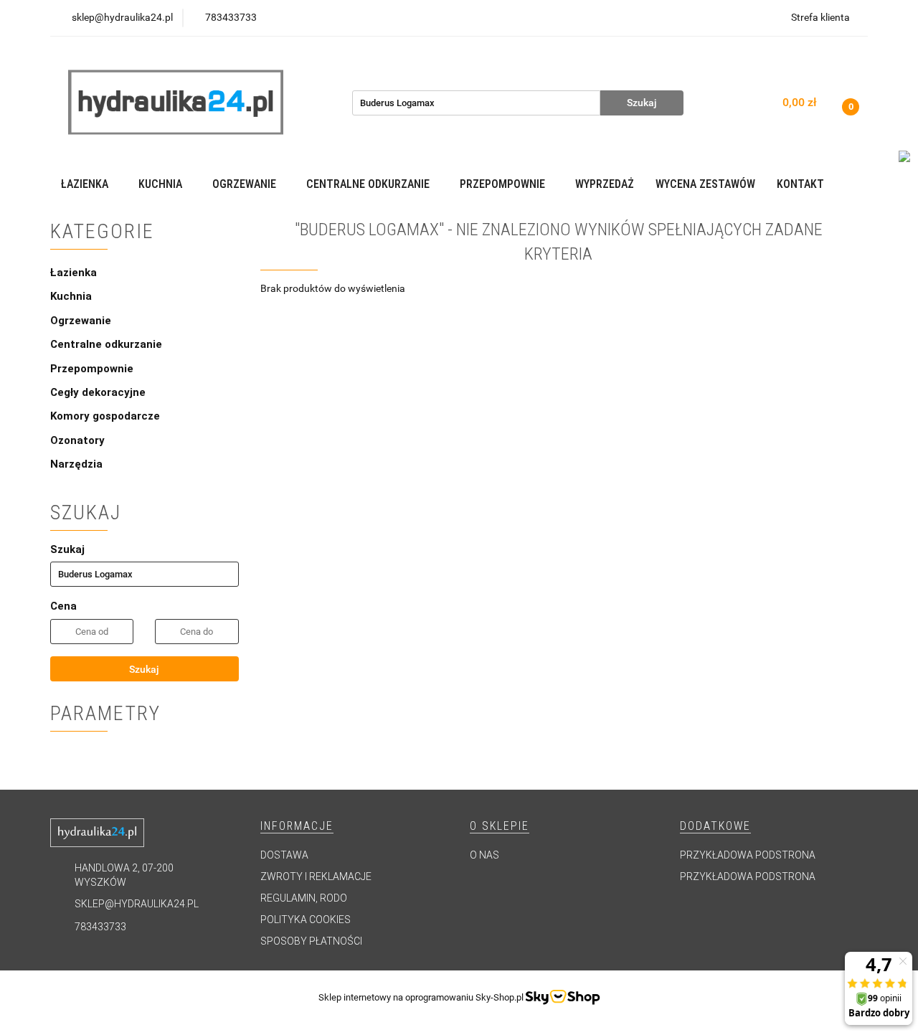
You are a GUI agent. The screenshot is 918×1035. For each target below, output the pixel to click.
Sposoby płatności (311, 941)
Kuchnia (72, 296)
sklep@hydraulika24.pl (137, 903)
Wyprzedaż (604, 184)
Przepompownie (93, 368)
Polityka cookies (305, 919)
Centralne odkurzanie (107, 344)
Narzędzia (76, 464)
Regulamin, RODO (303, 898)
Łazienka (75, 272)
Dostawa (284, 855)
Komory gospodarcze (105, 416)
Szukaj (144, 669)
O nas (484, 855)
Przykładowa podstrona (747, 855)
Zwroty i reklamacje (316, 876)
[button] (296, 827)
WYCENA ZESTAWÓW (705, 184)
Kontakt (800, 184)
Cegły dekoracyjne (98, 392)
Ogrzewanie (82, 320)
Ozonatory (77, 440)
